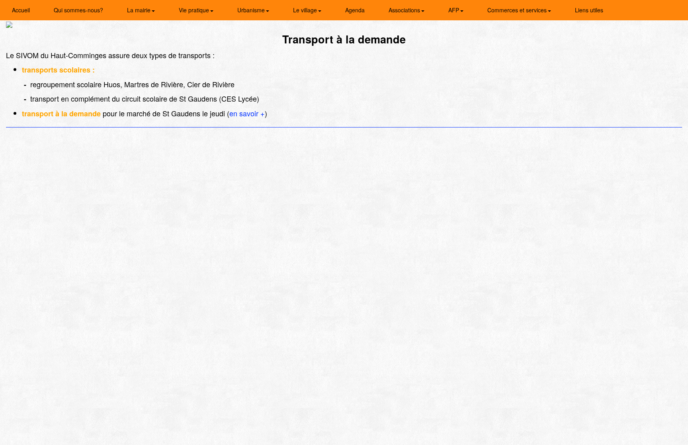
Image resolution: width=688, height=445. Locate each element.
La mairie (139, 10)
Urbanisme (251, 10)
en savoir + (247, 113)
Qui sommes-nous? (78, 10)
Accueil (21, 10)
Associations (405, 10)
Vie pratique (195, 10)
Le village (306, 10)
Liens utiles (589, 10)
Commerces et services (517, 10)
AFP (454, 10)
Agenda (355, 10)
